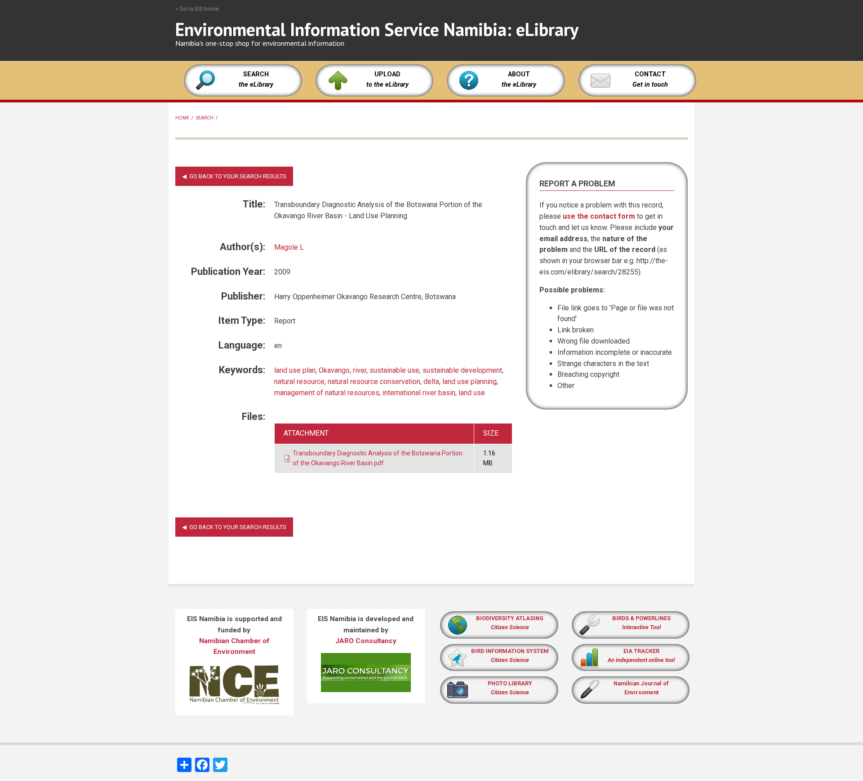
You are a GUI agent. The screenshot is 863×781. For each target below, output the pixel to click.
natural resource (299, 381)
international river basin (419, 392)
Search (205, 117)
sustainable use (394, 370)
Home (182, 117)
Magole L (289, 247)
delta (431, 381)
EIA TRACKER (641, 651)
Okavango (334, 370)
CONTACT (650, 74)
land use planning (469, 381)
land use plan (295, 370)
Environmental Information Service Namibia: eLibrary (376, 29)
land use (471, 392)
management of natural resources (326, 392)
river (359, 370)
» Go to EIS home (197, 8)
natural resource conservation (374, 381)
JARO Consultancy (365, 641)
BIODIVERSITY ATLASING (509, 618)
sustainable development (462, 370)
